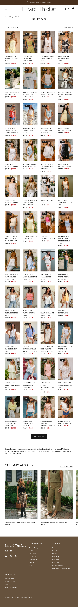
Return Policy (33, 548)
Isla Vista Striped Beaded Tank (12, 93)
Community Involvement (61, 568)
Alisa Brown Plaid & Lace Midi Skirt (20, 522)
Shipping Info (33, 559)
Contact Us (32, 556)
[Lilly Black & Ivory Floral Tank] (65, 42)
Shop (11, 17)
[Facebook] (7, 556)
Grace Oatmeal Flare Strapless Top (65, 94)
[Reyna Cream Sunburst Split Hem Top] (12, 333)
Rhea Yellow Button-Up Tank (64, 129)
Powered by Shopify (26, 597)
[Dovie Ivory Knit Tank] (48, 186)
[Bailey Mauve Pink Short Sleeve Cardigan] (48, 407)
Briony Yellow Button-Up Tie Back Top (11, 423)
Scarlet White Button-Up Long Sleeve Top (47, 166)
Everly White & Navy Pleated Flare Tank (11, 277)
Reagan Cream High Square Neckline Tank (47, 349)
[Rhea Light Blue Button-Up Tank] (30, 150)
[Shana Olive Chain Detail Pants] (57, 494)
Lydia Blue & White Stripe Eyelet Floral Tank (64, 240)
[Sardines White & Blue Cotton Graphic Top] (30, 78)
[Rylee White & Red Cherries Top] (65, 407)
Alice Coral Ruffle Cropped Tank (29, 313)
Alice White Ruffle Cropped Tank (11, 313)
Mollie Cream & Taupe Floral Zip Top (65, 385)
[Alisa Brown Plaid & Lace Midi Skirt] (21, 494)
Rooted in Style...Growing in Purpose (40, 2)
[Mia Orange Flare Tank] (65, 296)
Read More (17, 453)
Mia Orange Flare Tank (63, 312)
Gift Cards (32, 554)
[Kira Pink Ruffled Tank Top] (48, 222)
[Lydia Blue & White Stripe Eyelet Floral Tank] (65, 222)
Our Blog (55, 562)
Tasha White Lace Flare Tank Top (48, 93)
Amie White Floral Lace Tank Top (28, 423)
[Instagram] (12, 556)
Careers (55, 548)
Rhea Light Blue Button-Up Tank (29, 165)
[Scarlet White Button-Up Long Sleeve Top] (48, 150)
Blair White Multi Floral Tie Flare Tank (47, 313)
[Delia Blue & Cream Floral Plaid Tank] (48, 114)
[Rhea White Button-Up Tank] (12, 150)
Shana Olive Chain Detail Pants (54, 522)
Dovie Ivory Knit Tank (47, 201)
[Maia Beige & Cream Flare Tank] (48, 260)
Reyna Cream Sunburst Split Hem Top (11, 349)
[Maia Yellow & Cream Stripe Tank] (30, 114)
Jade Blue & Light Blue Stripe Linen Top (30, 277)
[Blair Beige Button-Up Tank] (12, 186)
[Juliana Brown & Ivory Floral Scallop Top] (30, 186)
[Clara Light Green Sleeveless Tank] (12, 369)
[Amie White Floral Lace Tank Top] (30, 407)
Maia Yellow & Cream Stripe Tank (29, 130)
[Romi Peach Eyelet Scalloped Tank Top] (48, 369)
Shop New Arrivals (66, 466)
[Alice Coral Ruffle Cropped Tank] (30, 296)
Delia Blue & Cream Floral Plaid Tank (46, 130)
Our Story (55, 556)
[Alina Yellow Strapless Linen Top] (12, 42)
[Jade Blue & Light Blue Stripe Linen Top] (30, 260)
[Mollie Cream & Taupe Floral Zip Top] (65, 369)
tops (52, 449)
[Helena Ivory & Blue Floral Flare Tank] (30, 369)
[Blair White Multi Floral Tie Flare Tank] (48, 296)
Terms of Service (11, 587)
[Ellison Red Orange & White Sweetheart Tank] (12, 114)
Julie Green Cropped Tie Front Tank (27, 58)
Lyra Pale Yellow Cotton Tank (30, 238)
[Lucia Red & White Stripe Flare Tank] (65, 260)
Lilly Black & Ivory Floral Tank (64, 58)
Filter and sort (14, 27)
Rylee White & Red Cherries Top (65, 422)
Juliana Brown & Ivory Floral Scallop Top (30, 202)
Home (6, 17)
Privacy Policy (10, 581)
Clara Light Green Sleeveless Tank (12, 385)
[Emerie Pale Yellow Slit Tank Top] (65, 186)
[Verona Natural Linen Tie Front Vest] (48, 42)
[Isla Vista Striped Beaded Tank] (12, 78)
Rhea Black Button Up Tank (64, 165)
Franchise (55, 551)
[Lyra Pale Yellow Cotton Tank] (30, 222)
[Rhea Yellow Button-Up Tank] (65, 114)
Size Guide (32, 562)
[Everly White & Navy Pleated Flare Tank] (12, 260)
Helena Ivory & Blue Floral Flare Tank (29, 385)
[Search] (68, 9)
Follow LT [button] (8, 551)
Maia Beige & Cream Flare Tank (46, 277)
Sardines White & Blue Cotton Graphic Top (30, 94)
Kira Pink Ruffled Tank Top (48, 237)
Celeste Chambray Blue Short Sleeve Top (30, 349)
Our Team (55, 559)
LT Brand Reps (57, 565)
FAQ (30, 565)
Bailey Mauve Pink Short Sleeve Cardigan (48, 423)
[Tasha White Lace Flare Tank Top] (48, 78)
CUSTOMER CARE (36, 544)
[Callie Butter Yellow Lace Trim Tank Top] (12, 222)
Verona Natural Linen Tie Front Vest (47, 58)
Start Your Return (35, 551)
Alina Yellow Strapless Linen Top (11, 58)
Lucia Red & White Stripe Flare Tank (63, 277)
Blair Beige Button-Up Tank (11, 201)
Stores (54, 554)
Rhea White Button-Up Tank (11, 165)
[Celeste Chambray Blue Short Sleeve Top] (30, 333)
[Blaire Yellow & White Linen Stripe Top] (65, 333)
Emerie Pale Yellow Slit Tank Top (65, 202)
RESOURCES (10, 574)
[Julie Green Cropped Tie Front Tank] (30, 42)
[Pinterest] (17, 556)
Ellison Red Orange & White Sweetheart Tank (12, 130)
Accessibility (9, 578)
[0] (71, 9)
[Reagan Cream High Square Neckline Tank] (48, 333)
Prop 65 (8, 584)
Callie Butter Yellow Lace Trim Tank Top (11, 238)
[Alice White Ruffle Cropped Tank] (12, 296)
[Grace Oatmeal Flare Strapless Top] (65, 78)
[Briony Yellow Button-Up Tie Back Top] (12, 407)
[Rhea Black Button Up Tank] (65, 150)
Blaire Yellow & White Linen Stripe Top (65, 349)
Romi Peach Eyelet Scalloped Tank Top (47, 386)
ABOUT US (56, 544)
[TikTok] (22, 556)
